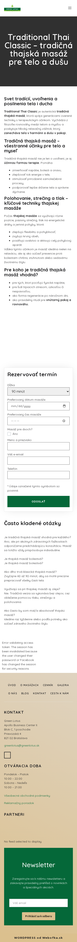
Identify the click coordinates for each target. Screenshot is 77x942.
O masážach (29, 685)
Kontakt (39, 693)
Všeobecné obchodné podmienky (27, 795)
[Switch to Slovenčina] (60, 8)
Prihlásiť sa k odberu (38, 916)
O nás (12, 693)
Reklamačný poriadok (19, 803)
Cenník (48, 685)
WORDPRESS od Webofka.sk (38, 937)
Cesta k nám (59, 693)
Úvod (12, 685)
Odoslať (39, 501)
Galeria (63, 685)
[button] (70, 8)
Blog (25, 693)
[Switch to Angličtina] (52, 8)
